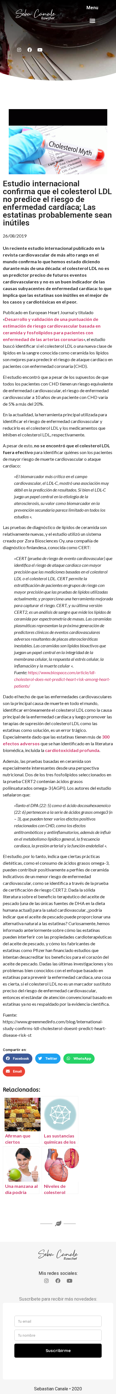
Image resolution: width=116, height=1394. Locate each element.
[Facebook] (29, 49)
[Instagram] (19, 49)
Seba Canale (35, 13)
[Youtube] (39, 49)
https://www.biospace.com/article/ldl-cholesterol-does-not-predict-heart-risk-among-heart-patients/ (62, 679)
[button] (92, 20)
